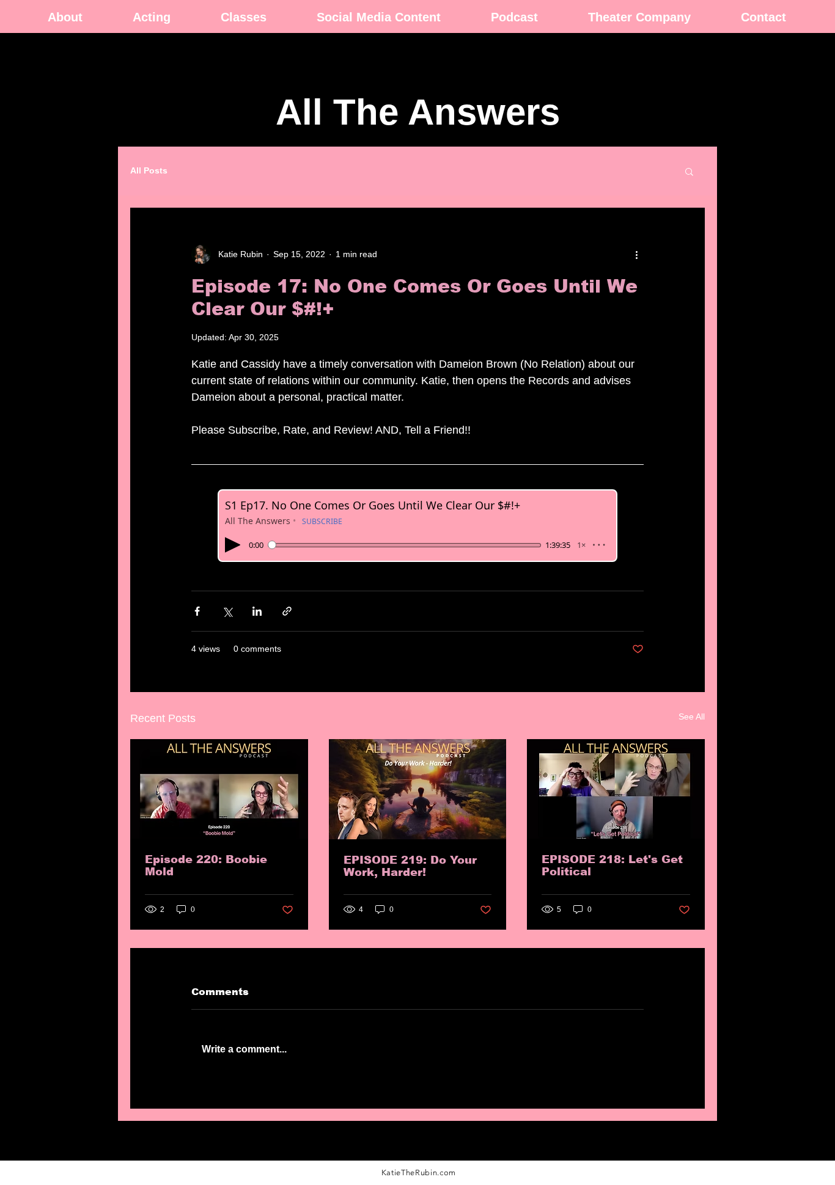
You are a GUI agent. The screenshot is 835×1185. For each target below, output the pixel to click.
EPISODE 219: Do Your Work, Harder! (410, 866)
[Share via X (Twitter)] (227, 611)
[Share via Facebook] (197, 611)
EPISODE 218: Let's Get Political (612, 865)
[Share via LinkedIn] (257, 611)
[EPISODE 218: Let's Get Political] (616, 789)
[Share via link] (287, 611)
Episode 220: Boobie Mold (206, 865)
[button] (689, 171)
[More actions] (636, 254)
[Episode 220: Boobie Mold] (219, 789)
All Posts (148, 170)
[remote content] (417, 525)
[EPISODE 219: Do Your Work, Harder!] (418, 789)
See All (692, 716)
